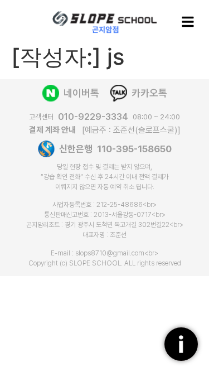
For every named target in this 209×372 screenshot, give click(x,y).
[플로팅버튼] (181, 344)
